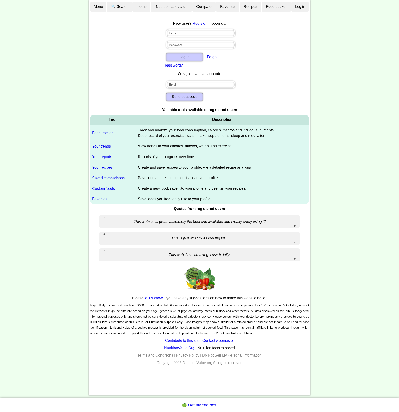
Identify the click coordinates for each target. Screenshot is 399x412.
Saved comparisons (108, 178)
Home (142, 7)
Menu (98, 7)
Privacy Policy (187, 355)
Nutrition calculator (171, 7)
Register (199, 23)
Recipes (250, 7)
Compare (204, 7)
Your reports (102, 157)
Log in (300, 7)
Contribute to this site (182, 340)
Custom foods (103, 188)
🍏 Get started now (199, 405)
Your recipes (102, 167)
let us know (153, 298)
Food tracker (276, 7)
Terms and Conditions (155, 355)
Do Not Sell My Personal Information (232, 355)
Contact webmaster (218, 340)
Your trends (101, 146)
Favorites (227, 7)
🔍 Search (119, 7)
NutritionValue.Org (179, 348)
